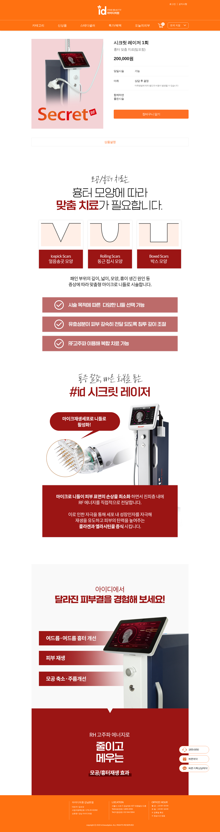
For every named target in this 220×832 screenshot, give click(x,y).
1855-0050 (194, 749)
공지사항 (183, 4)
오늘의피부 (142, 25)
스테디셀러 (87, 25)
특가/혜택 (115, 25)
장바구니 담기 (151, 114)
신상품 (62, 25)
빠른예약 (193, 759)
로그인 (172, 4)
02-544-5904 (129, 812)
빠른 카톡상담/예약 (198, 768)
